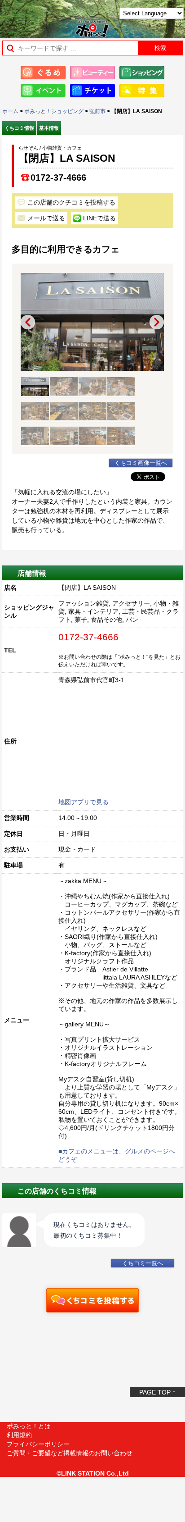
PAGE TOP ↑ (157, 1392)
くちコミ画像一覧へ (141, 463)
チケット (92, 90)
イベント (43, 90)
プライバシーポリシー (38, 1444)
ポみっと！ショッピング (54, 111)
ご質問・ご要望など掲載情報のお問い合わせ (69, 1453)
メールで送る (46, 218)
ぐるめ (43, 72)
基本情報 (49, 128)
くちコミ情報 (19, 128)
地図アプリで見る (83, 802)
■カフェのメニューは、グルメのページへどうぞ (116, 1155)
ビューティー (92, 72)
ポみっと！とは (29, 1426)
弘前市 (97, 111)
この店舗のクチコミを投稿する (71, 202)
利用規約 (19, 1435)
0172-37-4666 (58, 177)
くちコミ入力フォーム (92, 1300)
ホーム (10, 111)
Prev (28, 322)
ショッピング (141, 72)
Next (157, 322)
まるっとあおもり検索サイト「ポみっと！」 (29, 16)
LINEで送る (99, 218)
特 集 (141, 90)
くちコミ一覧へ (142, 1263)
